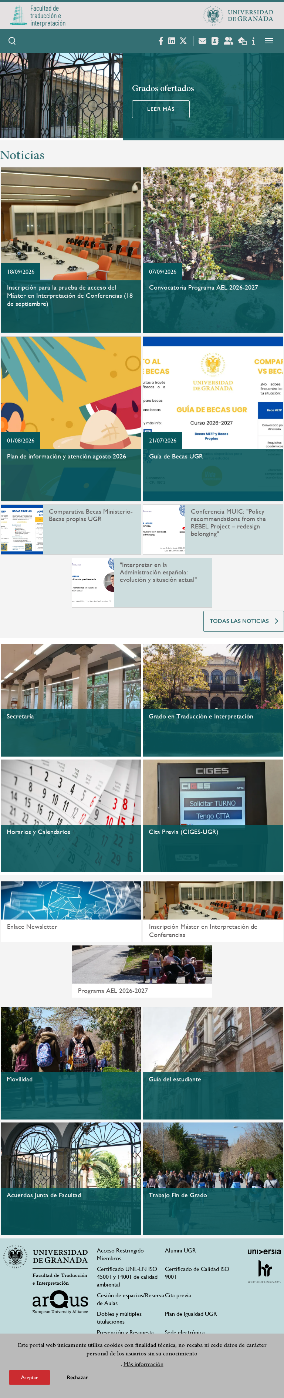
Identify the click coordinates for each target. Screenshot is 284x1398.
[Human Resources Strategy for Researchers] (264, 1271)
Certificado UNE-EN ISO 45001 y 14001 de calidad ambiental (127, 1276)
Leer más (161, 109)
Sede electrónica (185, 1332)
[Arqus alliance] (60, 1302)
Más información (143, 1364)
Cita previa (178, 1295)
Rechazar (77, 1377)
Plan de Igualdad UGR (191, 1313)
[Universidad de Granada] (238, 16)
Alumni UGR (180, 1250)
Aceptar (29, 1377)
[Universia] (264, 1251)
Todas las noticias (239, 621)
